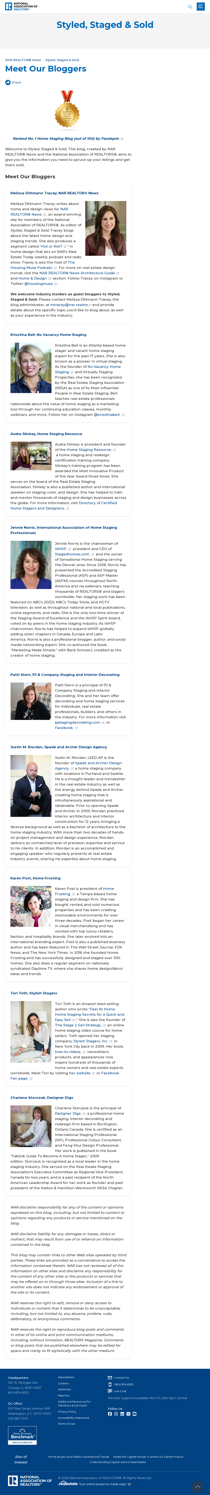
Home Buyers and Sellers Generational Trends (78, 1456)
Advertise (64, 1389)
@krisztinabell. (107, 415)
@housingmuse (38, 284)
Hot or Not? (51, 246)
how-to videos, (68, 1052)
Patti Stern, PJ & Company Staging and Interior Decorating (65, 675)
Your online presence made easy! (104, 1484)
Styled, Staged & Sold (105, 24)
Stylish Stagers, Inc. (90, 1041)
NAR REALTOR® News (23, 60)
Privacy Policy (67, 1411)
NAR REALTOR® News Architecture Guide (77, 273)
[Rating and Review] (22, 1444)
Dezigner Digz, (68, 1113)
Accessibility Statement (73, 1417)
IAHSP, (61, 549)
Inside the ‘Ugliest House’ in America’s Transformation (148, 1456)
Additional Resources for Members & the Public (74, 1403)
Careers (63, 1383)
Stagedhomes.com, (72, 554)
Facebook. (64, 728)
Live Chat (120, 1391)
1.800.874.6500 (124, 1384)
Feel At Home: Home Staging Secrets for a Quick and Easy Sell (89, 1014)
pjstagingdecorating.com (77, 722)
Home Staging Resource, (89, 450)
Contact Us (121, 1377)
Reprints (63, 1395)
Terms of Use (66, 1423)
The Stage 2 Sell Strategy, (78, 1025)
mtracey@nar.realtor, (69, 305)
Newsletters (66, 1377)
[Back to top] (198, 1487)
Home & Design (32, 278)
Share (16, 82)
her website (79, 1073)
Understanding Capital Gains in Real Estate (118, 1462)
